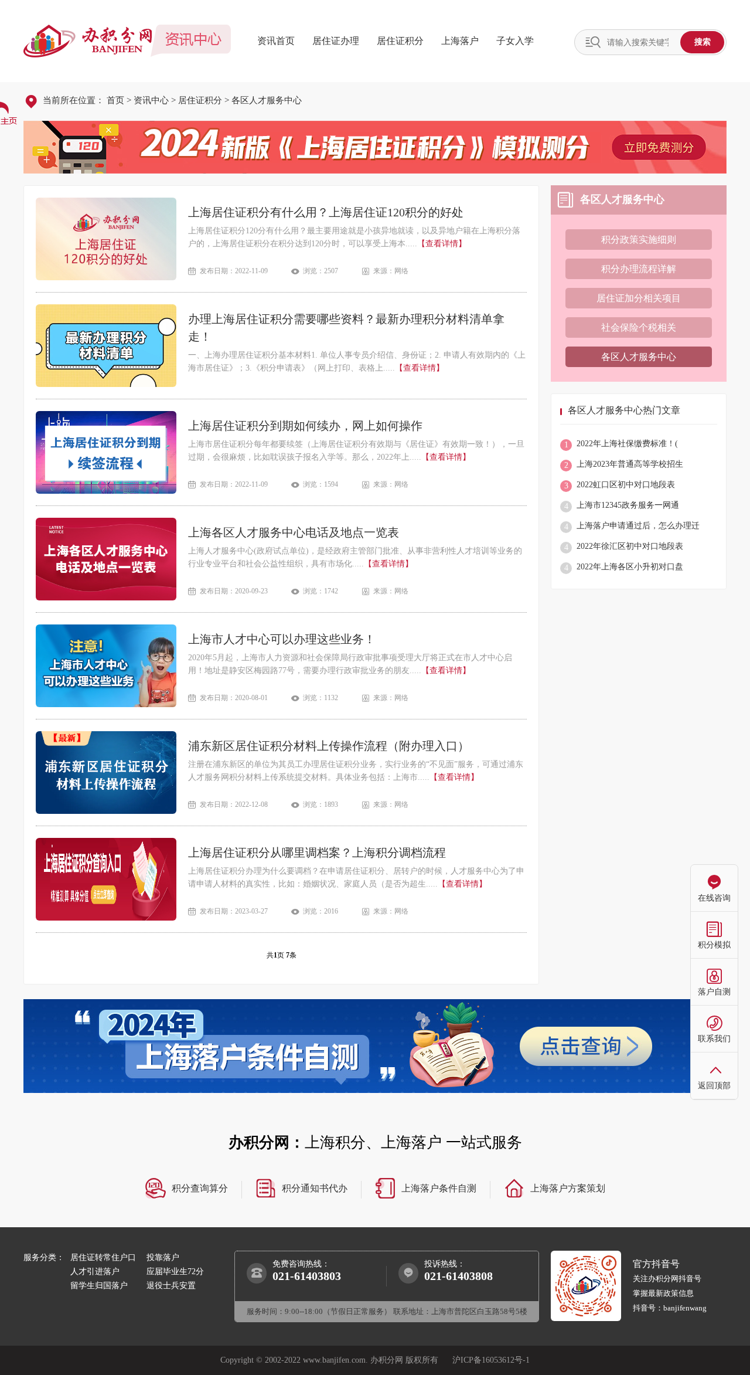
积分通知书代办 (314, 1188)
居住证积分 (400, 41)
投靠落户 (162, 1257)
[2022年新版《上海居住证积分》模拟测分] (375, 147)
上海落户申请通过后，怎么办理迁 (632, 526)
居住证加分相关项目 (638, 298)
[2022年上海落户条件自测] (375, 1046)
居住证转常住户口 (103, 1257)
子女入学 (515, 41)
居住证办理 (335, 41)
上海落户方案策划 (567, 1188)
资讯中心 (151, 100)
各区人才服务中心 (266, 100)
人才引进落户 (95, 1271)
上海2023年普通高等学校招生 (624, 465)
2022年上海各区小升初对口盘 (624, 567)
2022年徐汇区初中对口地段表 (624, 547)
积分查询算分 (200, 1188)
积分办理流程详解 (638, 269)
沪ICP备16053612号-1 (491, 1360)
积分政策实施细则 (638, 240)
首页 (115, 100)
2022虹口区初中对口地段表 (620, 485)
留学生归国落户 (99, 1285)
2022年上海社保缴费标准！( (621, 444)
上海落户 (460, 41)
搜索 (702, 41)
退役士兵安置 (171, 1285)
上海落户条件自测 (438, 1188)
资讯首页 (276, 41)
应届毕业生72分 (175, 1271)
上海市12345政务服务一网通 (622, 506)
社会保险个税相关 (638, 327)
